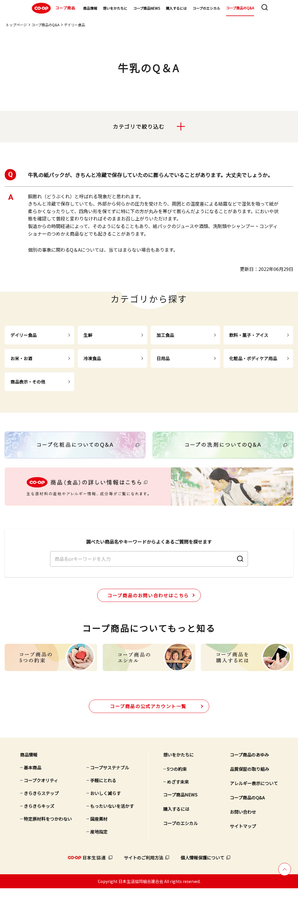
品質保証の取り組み (249, 769)
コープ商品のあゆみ (249, 754)
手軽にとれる (103, 780)
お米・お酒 (21, 358)
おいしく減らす (105, 793)
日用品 (163, 358)
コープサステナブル (109, 767)
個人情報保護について (202, 857)
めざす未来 (178, 782)
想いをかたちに (115, 8)
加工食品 (165, 335)
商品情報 (90, 8)
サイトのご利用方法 (143, 857)
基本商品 (32, 767)
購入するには (176, 8)
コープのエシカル (206, 8)
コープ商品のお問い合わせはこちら (148, 595)
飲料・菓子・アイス (248, 335)
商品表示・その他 (27, 382)
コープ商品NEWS (146, 8)
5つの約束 (177, 769)
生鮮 (88, 335)
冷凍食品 (92, 358)
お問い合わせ (243, 812)
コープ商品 (65, 7)
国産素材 (99, 819)
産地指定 (99, 831)
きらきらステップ (41, 793)
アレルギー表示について (254, 783)
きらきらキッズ (39, 806)
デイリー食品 (74, 24)
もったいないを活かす (112, 806)
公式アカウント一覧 (148, 705)
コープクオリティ (41, 780)
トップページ (16, 24)
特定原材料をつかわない (48, 819)
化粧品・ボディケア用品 (253, 358)
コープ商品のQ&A (240, 7)
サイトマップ (243, 826)
